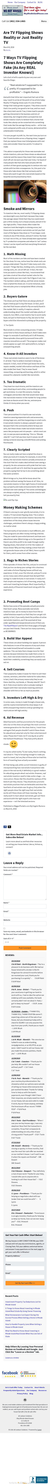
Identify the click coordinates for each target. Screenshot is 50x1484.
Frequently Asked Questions (14, 1390)
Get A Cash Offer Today (13, 1387)
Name (6, 902)
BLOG (40, 2)
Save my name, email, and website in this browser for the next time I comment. (23, 933)
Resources (43, 1390)
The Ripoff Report (10, 625)
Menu (44, 21)
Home (10, 2)
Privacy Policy (22, 1394)
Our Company (19, 2)
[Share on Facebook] (5, 827)
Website (6, 920)
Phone (8, 1264)
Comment (8, 874)
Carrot (39, 1430)
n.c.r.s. (8, 50)
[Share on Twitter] (9, 827)
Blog (31, 1394)
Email (6, 911)
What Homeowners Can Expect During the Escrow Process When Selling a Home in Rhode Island (23, 1318)
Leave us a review (12, 1357)
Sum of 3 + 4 (8, 938)
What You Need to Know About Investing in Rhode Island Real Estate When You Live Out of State (23, 1334)
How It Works (40, 1387)
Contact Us (31, 2)
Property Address (13, 1256)
